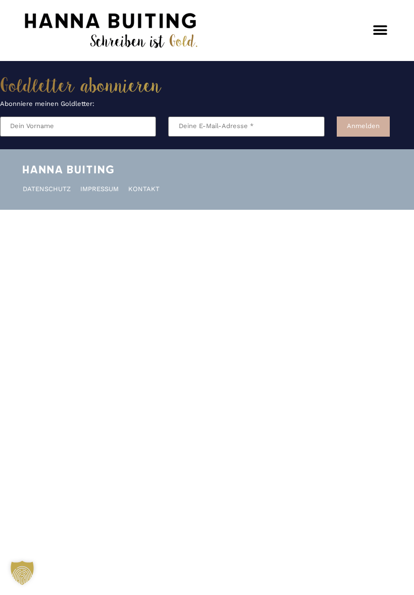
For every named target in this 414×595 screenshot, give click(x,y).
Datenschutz (47, 189)
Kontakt (144, 189)
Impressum (99, 189)
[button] (380, 30)
